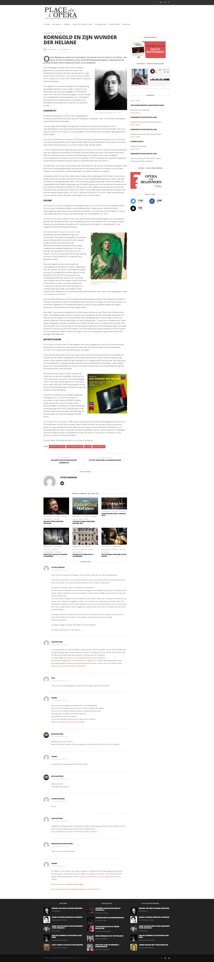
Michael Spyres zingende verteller (53, 522)
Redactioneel (83, 519)
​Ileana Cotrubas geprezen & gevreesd (67, 917)
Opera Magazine (134, 88)
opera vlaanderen (99, 446)
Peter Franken (52, 49)
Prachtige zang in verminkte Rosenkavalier (107, 946)
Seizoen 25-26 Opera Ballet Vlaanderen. (82, 555)
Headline (64, 516)
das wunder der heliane (57, 446)
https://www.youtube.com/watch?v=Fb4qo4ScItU (68, 666)
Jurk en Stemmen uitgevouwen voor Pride (67, 936)
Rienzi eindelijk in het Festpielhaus (109, 936)
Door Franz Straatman (102, 949)
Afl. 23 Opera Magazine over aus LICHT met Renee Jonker (155, 88)
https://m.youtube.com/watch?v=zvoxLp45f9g (67, 722)
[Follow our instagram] (133, 208)
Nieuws (90, 549)
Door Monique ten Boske (59, 920)
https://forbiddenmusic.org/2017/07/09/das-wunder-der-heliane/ (74, 831)
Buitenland (47, 516)
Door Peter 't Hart (100, 920)
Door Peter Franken (101, 939)
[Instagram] (161, 2)
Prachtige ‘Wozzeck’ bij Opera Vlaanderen (55, 555)
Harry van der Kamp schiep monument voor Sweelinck (67, 927)
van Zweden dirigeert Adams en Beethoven (147, 105)
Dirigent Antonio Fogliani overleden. (67, 908)
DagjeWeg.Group (80, 958)
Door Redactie (56, 911)
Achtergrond (48, 33)
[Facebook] (157, 2)
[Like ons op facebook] (152, 201)
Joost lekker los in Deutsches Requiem (67, 945)
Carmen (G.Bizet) (137, 141)
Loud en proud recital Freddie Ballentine (107, 927)
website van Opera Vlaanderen (80, 440)
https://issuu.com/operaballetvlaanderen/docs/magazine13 (85, 658)
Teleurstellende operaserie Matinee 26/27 (83, 522)
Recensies (57, 519)
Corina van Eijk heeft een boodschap (153, 945)
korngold (88, 446)
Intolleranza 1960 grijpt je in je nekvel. (113, 555)
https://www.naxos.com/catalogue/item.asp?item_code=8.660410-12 (76, 889)
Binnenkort (60, 33)
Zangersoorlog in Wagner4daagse (109, 918)
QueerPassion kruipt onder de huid (113, 515)
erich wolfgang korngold (74, 446)
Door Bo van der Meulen (102, 931)
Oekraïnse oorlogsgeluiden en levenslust (107, 909)
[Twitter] (164, 2)
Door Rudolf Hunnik (101, 913)
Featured (56, 516)
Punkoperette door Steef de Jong (143, 117)
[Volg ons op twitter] (133, 201)
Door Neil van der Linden (59, 940)
